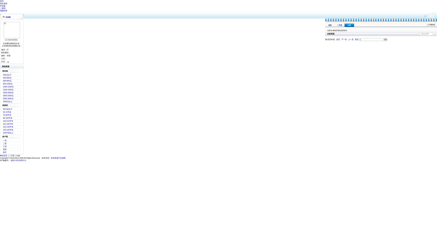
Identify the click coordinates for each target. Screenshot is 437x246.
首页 (2, 1)
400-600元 (7, 78)
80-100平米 (7, 118)
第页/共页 (330, 39)
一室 (5, 140)
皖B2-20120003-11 (18, 160)
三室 (5, 146)
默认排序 (425, 34)
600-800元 (7, 81)
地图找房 (3, 11)
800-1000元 (8, 84)
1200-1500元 (8, 90)
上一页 (351, 39)
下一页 (344, 39)
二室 (5, 143)
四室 (5, 149)
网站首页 (3, 156)
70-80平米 (7, 115)
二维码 (2, 8)
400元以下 (7, 75)
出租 (349, 25)
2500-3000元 (8, 99)
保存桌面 (3, 3)
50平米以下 (7, 109)
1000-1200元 (8, 87)
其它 (5, 152)
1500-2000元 (8, 93)
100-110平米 (8, 121)
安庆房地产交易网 (58, 158)
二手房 (339, 25)
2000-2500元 (8, 96)
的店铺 (8, 17)
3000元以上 (8, 101)
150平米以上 (8, 133)
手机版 (2, 6)
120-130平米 (8, 127)
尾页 (356, 39)
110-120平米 (8, 124)
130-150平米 (8, 130)
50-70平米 (7, 112)
